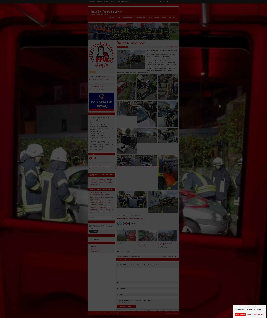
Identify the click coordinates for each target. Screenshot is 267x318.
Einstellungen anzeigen (259, 314)
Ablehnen (249, 314)
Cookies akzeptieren (240, 314)
